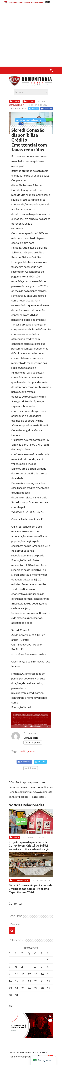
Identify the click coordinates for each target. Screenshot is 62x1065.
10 (16, 974)
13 (35, 974)
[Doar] (31, 2)
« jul (11, 1005)
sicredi (32, 751)
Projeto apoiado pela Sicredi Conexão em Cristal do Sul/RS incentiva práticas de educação (29, 845)
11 (22, 974)
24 (16, 988)
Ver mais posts (32, 742)
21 (42, 981)
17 (16, 981)
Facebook (47, 108)
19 (29, 981)
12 (29, 974)
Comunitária (16, 105)
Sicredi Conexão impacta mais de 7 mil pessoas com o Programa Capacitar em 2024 (31, 888)
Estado (15, 101)
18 (22, 981)
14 (42, 974)
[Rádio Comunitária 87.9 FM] (31, 84)
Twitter (35, 108)
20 (35, 981)
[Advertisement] (31, 36)
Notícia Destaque (20, 880)
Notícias (30, 101)
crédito (23, 751)
